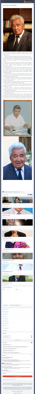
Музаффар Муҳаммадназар (8, 191)
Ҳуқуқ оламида (6, 311)
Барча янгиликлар (6, 335)
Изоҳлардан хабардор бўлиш (15, 305)
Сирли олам (6, 314)
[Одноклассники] (29, 194)
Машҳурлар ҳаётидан (17, 191)
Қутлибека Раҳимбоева (6, 204)
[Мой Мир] (31, 194)
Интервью (5, 325)
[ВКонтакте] (28, 194)
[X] (30, 194)
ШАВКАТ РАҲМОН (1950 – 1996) (8, 271)
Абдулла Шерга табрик (6, 215)
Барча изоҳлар (5, 336)
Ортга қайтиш (6, 194)
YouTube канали (17, 376)
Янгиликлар (5, 309)
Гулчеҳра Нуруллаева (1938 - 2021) (8, 260)
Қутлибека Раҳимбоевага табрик (8, 249)
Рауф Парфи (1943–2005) (7, 226)
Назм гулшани (6, 318)
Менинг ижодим (6, 323)
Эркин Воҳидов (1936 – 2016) (7, 282)
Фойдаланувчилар (6, 337)
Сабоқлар (5, 316)
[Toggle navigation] (3, 1)
